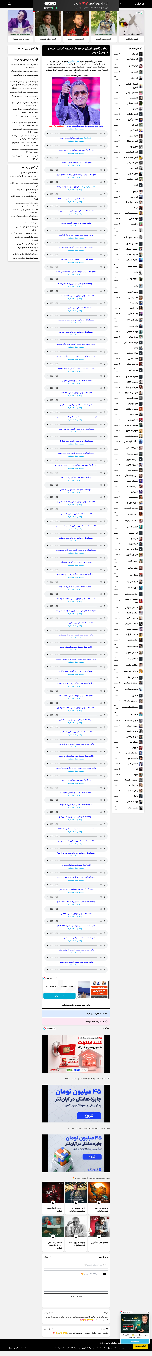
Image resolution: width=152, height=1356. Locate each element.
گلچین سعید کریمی (103, 39)
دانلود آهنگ (127, 3)
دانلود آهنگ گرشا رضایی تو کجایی (25, 254)
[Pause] (78, 996)
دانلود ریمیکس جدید (87, 186)
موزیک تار (139, 4)
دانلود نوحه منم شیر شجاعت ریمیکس (24, 71)
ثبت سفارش (59, 995)
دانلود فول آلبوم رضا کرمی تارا (27, 243)
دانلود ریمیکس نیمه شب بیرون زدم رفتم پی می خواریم (25, 144)
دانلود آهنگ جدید (85, 138)
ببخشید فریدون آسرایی (99, 1242)
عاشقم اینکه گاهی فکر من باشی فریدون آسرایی (53, 1245)
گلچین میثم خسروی (48, 39)
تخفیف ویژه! (135, 1341)
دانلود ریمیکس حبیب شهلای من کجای (24, 92)
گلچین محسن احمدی (76, 39)
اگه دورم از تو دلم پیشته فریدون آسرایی (77, 1210)
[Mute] (82, 996)
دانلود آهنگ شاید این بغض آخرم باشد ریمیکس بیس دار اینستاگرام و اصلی (24, 83)
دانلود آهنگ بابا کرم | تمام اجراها (26, 223)
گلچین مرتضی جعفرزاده (21, 39)
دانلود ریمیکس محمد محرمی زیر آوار (25, 88)
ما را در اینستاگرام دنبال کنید (94, 1021)
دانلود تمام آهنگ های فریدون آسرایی (76, 1005)
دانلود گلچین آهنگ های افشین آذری (24, 233)
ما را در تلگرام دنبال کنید (95, 1013)
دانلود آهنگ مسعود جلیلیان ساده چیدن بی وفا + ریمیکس (25, 111)
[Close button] (148, 1312)
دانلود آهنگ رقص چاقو (29, 172)
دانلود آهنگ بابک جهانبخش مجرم (25, 258)
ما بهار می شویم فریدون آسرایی (101, 1210)
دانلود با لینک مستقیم (76, 129)
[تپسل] (44, 978)
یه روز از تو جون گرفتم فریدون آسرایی (77, 1244)
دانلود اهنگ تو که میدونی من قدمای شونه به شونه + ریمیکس (24, 137)
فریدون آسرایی (73, 61)
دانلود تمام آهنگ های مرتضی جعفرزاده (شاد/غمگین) (26, 204)
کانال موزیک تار (140, 1346)
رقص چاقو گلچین (131, 39)
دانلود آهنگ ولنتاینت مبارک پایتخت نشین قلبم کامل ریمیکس (25, 124)
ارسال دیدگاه (77, 1296)
